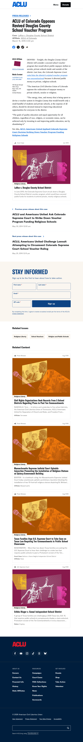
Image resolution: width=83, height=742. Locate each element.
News (34, 691)
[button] (22, 47)
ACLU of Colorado (29, 38)
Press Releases (20, 15)
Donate (65, 4)
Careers (15, 673)
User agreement (17, 719)
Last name (41, 285)
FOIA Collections (39, 682)
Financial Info (18, 682)
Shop (57, 677)
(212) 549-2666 (16, 79)
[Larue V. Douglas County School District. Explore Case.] (41, 170)
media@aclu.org (17, 77)
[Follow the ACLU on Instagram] (27, 653)
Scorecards (37, 700)
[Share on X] (18, 48)
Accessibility (58, 719)
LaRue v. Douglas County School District (36, 35)
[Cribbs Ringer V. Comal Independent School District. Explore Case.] (41, 596)
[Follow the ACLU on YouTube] (21, 653)
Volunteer (59, 686)
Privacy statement (31, 719)
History (15, 686)
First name (17, 285)
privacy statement (18, 313)
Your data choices (45, 719)
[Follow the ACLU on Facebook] (15, 653)
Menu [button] (55, 4)
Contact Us (16, 677)
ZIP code (17, 302)
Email (15, 293)
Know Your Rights (39, 686)
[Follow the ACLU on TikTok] (33, 653)
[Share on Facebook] (13, 48)
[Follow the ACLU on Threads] (39, 653)
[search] (68, 728)
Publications (37, 695)
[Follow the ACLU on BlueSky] (45, 653)
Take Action (60, 682)
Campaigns (36, 673)
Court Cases (37, 677)
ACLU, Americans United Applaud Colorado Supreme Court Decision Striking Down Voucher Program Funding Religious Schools (39, 132)
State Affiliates (18, 691)
